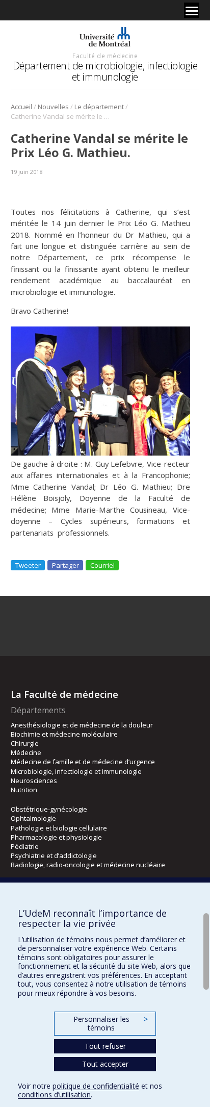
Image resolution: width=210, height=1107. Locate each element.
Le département (99, 106)
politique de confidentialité (95, 1086)
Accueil (21, 106)
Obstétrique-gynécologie (49, 809)
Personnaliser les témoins (110, 1023)
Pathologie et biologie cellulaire (59, 828)
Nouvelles (53, 106)
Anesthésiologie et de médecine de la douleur (82, 724)
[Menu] (191, 10)
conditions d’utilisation (54, 1094)
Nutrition (24, 789)
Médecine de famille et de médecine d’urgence (83, 761)
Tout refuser (105, 1046)
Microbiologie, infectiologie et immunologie (76, 771)
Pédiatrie (25, 846)
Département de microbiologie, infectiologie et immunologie (105, 71)
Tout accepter (105, 1064)
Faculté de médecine (105, 56)
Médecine (26, 752)
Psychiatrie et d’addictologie (54, 855)
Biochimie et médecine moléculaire (64, 734)
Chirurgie (25, 743)
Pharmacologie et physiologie (56, 837)
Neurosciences (34, 780)
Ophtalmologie (33, 818)
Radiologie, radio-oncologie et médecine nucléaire (88, 864)
